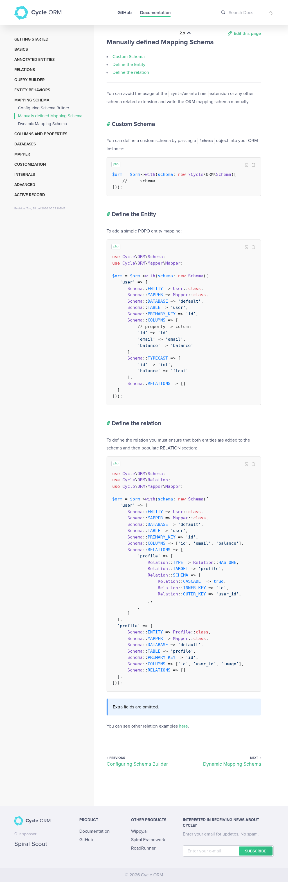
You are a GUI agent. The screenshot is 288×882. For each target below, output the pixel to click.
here (183, 726)
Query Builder (29, 80)
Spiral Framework (148, 839)
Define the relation (130, 72)
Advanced (24, 185)
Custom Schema (128, 56)
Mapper (22, 154)
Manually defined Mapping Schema (50, 116)
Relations (24, 70)
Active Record (29, 195)
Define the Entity (128, 64)
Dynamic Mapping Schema (42, 124)
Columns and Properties (40, 134)
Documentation (155, 12)
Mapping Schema (31, 100)
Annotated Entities (34, 60)
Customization (30, 165)
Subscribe (255, 851)
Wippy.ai (139, 831)
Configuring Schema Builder (43, 108)
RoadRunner (143, 848)
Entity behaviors (32, 90)
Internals (24, 175)
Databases (25, 144)
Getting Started (31, 39)
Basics (21, 50)
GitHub (125, 12)
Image (246, 165)
